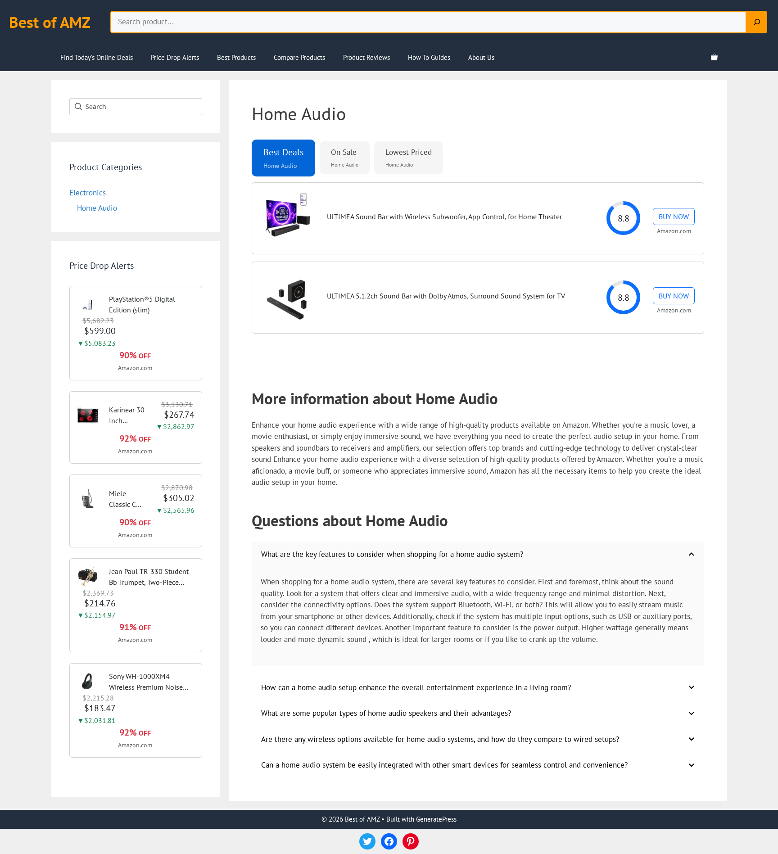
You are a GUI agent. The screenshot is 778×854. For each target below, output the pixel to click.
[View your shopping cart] (714, 57)
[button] (283, 158)
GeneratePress (436, 819)
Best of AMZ (49, 22)
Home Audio (97, 208)
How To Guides (429, 57)
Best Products (236, 57)
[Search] (756, 22)
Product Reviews (366, 57)
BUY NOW (674, 216)
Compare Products (299, 57)
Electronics (87, 193)
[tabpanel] (478, 268)
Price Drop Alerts (175, 57)
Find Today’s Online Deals (96, 57)
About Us (481, 57)
